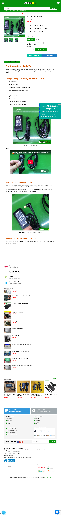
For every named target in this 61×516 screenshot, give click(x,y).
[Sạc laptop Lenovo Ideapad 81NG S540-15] (37, 387)
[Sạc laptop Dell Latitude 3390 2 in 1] (23, 387)
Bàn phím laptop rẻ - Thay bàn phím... (21, 303)
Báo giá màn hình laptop (17, 312)
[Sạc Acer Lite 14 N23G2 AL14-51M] (10, 387)
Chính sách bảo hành (12, 434)
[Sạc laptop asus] (7, 338)
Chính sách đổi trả (11, 432)
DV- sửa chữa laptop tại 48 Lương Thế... (21, 295)
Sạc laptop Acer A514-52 (51, 394)
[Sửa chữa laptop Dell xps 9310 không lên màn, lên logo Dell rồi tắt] (7, 346)
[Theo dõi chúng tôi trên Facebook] (18, 441)
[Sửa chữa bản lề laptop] (7, 330)
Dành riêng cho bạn (8, 288)
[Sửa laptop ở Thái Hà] (7, 291)
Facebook (8, 466)
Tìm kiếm (53, 8)
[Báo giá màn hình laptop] (7, 315)
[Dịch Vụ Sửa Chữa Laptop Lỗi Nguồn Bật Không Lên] (7, 353)
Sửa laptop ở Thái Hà (17, 290)
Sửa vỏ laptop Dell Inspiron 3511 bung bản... (22, 365)
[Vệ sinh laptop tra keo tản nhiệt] (7, 323)
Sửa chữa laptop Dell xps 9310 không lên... (22, 344)
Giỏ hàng (37, 423)
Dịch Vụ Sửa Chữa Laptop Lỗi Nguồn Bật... (22, 351)
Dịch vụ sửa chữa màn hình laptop (20, 358)
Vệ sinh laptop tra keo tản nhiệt (19, 321)
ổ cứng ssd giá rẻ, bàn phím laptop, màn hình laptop (15, 10)
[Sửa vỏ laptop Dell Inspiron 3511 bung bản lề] (7, 367)
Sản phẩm (9, 418)
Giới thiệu (9, 422)
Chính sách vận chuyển (12, 430)
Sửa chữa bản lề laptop (17, 328)
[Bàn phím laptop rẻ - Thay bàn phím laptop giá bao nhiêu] (7, 306)
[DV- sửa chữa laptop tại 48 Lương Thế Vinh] (7, 298)
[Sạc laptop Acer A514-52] (51, 387)
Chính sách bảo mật (11, 428)
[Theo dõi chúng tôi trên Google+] (22, 441)
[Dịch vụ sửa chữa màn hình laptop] (7, 360)
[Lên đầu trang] (58, 508)
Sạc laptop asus (15, 335)
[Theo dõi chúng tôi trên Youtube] (20, 441)
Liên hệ (8, 423)
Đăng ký (37, 422)
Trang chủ (9, 420)
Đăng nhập (37, 420)
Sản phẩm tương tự (8, 379)
